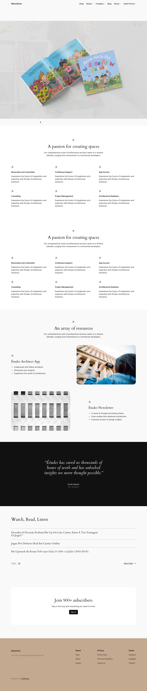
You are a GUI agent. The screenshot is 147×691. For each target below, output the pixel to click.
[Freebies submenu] (104, 3)
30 (19, 563)
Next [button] (141, 24)
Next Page (130, 563)
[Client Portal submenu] (135, 3)
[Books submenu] (92, 3)
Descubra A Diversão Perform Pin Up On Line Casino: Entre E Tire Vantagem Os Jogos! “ (54, 534)
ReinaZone (16, 3)
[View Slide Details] (73, 70)
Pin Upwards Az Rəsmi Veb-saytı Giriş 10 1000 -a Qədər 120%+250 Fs (49, 551)
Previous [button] (134, 24)
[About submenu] (120, 3)
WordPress (25, 679)
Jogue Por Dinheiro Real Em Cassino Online (35, 543)
